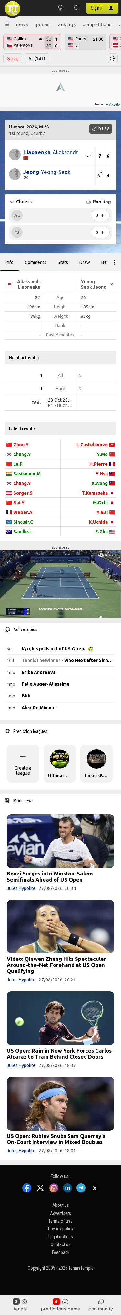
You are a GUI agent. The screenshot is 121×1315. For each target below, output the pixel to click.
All (36, 58)
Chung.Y (22, 454)
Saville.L (22, 531)
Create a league (23, 770)
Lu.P (18, 464)
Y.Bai (102, 512)
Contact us (61, 1244)
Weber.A (22, 512)
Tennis (20, 1308)
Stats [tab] (63, 262)
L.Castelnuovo (92, 444)
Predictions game (60, 1308)
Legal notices (60, 1236)
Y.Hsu (102, 473)
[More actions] (114, 262)
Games (42, 24)
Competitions (97, 24)
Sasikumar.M (27, 473)
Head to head (22, 357)
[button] (76, 8)
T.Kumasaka (95, 493)
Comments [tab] (35, 262)
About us (60, 1205)
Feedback (60, 1252)
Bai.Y (19, 502)
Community (100, 1308)
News (22, 24)
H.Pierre (98, 464)
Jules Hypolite (21, 888)
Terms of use (60, 1221)
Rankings (66, 24)
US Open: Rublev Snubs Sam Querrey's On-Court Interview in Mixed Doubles (56, 1139)
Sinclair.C (23, 522)
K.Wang (100, 483)
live (12, 58)
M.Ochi (100, 502)
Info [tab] (10, 262)
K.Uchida (98, 522)
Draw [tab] (84, 262)
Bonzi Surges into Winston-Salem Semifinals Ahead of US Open (50, 876)
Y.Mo (102, 454)
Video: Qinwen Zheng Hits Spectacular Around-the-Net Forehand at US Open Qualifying (56, 965)
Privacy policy (60, 1229)
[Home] (7, 24)
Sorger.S (23, 493)
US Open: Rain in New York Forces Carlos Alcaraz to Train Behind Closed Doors (59, 1053)
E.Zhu (101, 531)
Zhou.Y (21, 444)
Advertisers (60, 1213)
